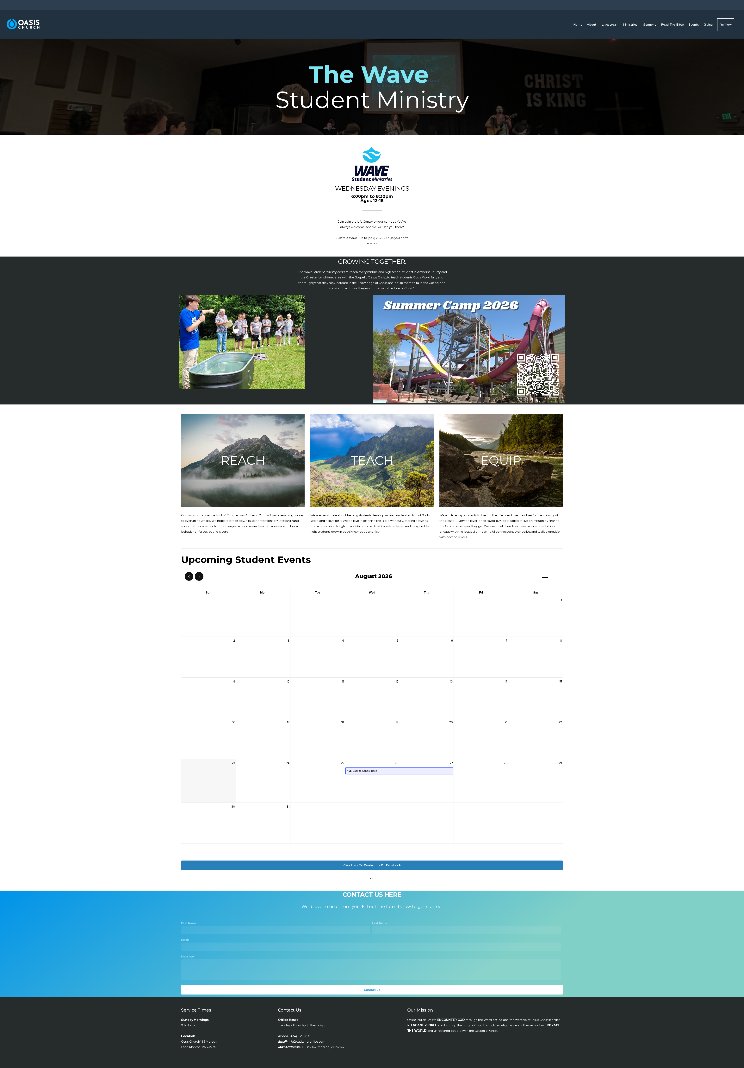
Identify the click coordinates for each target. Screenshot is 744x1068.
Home (577, 24)
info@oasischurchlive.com (306, 1041)
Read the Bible (672, 24)
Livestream (610, 24)
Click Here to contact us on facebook (372, 865)
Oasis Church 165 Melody (199, 1041)
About (592, 24)
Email (185, 939)
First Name (188, 923)
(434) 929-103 (299, 1036)
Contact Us (372, 990)
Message (187, 956)
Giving (708, 24)
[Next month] (199, 576)
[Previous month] (189, 576)
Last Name (379, 923)
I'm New (725, 24)
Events (694, 24)
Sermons (649, 24)
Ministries (631, 24)
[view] (545, 576)
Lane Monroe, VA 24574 (198, 1047)
